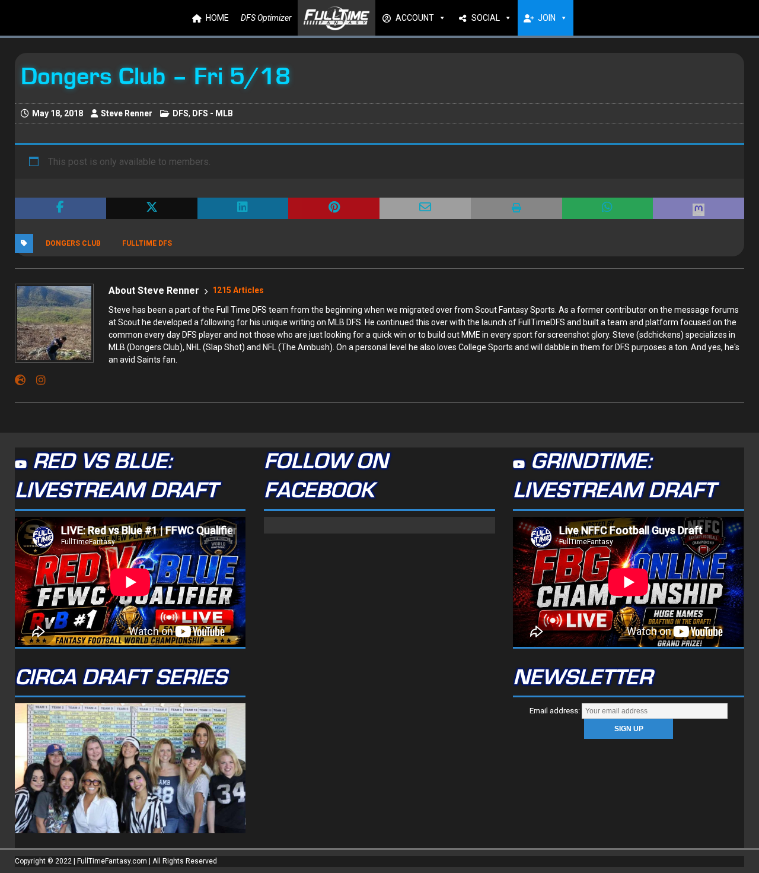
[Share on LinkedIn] (243, 208)
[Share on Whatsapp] (607, 208)
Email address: (556, 710)
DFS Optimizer (266, 18)
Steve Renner (126, 113)
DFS (181, 113)
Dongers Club (73, 243)
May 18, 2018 (57, 113)
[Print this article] (516, 208)
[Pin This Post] (334, 208)
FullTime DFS (147, 243)
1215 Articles (238, 290)
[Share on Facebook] (60, 208)
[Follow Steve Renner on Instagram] (36, 380)
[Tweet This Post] (151, 208)
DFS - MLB (212, 113)
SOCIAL (485, 18)
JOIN (547, 18)
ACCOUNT (415, 18)
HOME (217, 18)
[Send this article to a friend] (425, 208)
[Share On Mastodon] (698, 208)
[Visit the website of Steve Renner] (20, 380)
